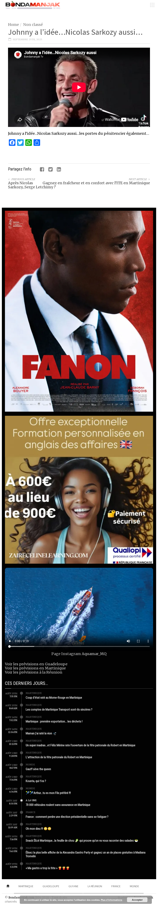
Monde (30, 764)
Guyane (73, 886)
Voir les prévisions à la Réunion (33, 672)
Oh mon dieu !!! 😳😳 (38, 829)
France (30, 812)
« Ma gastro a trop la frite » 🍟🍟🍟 (48, 868)
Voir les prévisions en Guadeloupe (36, 664)
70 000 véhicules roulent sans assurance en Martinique (58, 805)
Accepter (137, 900)
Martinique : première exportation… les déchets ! (54, 721)
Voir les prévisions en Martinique (35, 668)
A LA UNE (31, 800)
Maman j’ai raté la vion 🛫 (41, 733)
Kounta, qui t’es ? (36, 781)
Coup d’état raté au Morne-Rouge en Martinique (54, 697)
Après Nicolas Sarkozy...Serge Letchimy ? (32, 185)
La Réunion (95, 886)
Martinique (34, 693)
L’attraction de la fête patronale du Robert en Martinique (59, 757)
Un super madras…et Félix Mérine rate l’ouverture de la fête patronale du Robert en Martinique (80, 745)
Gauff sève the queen (38, 769)
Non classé (33, 24)
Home (13, 24)
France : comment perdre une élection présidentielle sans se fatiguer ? (67, 817)
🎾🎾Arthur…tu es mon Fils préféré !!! (48, 793)
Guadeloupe (51, 886)
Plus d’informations (111, 899)
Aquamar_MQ (94, 653)
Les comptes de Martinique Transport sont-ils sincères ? (59, 709)
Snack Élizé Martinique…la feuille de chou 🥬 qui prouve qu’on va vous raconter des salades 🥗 (82, 840)
